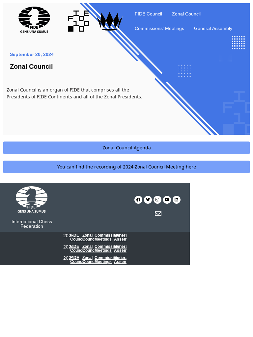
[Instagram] (157, 200)
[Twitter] (148, 200)
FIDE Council (148, 14)
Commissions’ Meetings (159, 28)
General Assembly (213, 28)
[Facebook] (138, 200)
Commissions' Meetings (108, 237)
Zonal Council (186, 14)
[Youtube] (167, 200)
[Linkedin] (177, 200)
